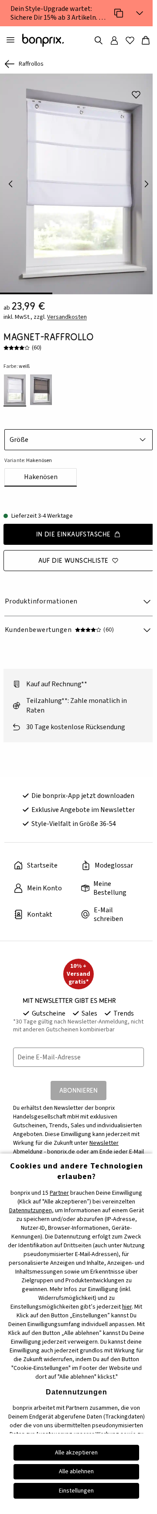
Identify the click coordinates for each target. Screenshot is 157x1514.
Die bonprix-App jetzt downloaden (82, 795)
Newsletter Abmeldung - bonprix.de (66, 1147)
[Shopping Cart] (146, 40)
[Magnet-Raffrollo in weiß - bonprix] (78, 184)
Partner (59, 1193)
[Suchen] (98, 40)
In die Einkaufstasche (73, 534)
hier (127, 1306)
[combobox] (78, 440)
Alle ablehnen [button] (76, 1471)
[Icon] (119, 13)
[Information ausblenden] (140, 13)
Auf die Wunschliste (73, 560)
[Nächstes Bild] (147, 184)
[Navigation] (10, 40)
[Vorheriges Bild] (10, 184)
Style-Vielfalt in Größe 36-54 (73, 823)
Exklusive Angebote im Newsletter (83, 809)
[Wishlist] (130, 40)
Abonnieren (78, 1090)
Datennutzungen (30, 1210)
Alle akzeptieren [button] (76, 1452)
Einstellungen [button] (76, 1490)
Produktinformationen (41, 601)
